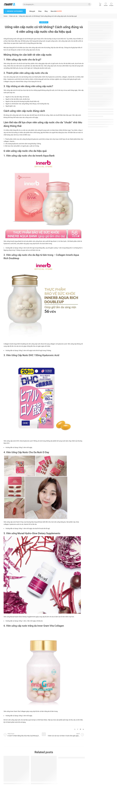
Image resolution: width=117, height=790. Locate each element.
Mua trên (56, 11)
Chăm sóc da (13, 16)
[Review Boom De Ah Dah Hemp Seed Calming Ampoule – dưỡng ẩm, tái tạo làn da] (16, 769)
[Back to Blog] (44, 734)
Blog (46, 11)
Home (5, 16)
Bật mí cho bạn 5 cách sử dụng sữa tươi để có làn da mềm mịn (82, 758)
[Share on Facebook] (77, 729)
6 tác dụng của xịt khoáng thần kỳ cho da (46, 783)
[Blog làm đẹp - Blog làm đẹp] (10, 4)
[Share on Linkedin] (83, 729)
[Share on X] (74, 729)
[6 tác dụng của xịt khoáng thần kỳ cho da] (44, 769)
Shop (39, 11)
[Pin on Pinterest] (80, 729)
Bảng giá (32, 11)
